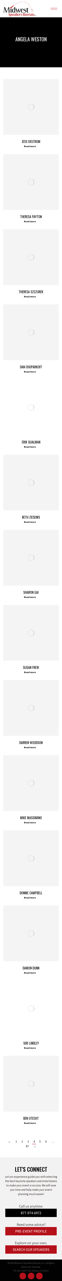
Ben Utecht (31, 1118)
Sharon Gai (31, 592)
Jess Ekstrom (31, 141)
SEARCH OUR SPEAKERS (31, 1249)
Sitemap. (36, 1266)
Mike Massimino (31, 817)
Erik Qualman (31, 441)
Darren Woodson (31, 742)
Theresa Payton (31, 216)
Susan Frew (31, 667)
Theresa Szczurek (31, 291)
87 (27, 1146)
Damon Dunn (31, 967)
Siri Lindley (31, 1043)
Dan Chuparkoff (31, 366)
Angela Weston (31, 39)
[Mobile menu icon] (54, 9)
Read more (30, 146)
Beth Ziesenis (31, 517)
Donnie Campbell (31, 892)
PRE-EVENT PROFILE (31, 1231)
